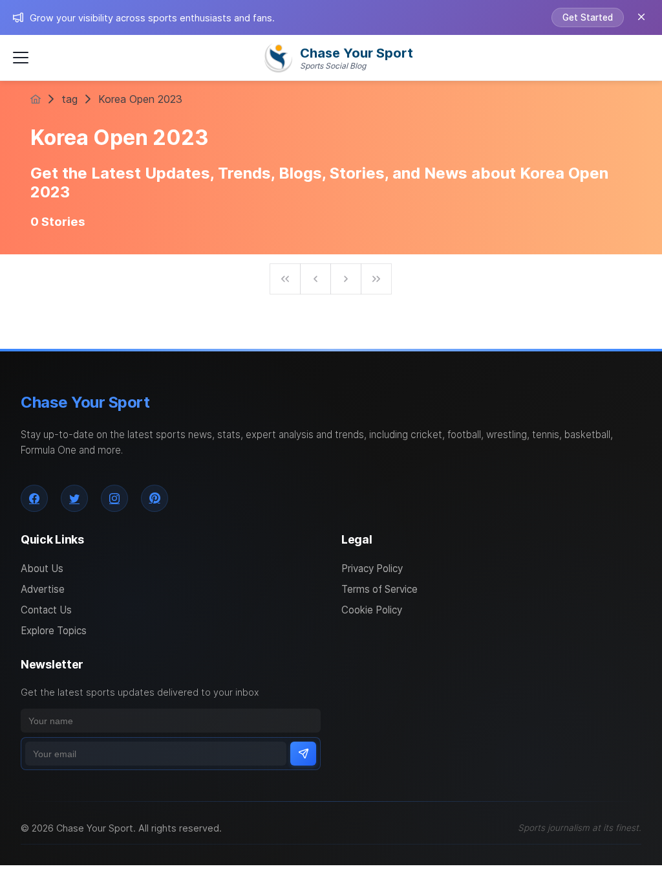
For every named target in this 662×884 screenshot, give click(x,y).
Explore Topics (54, 630)
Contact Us (46, 610)
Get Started (587, 17)
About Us (42, 568)
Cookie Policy (371, 610)
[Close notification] (641, 17)
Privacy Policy (372, 568)
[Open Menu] (20, 57)
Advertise (43, 589)
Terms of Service (379, 589)
